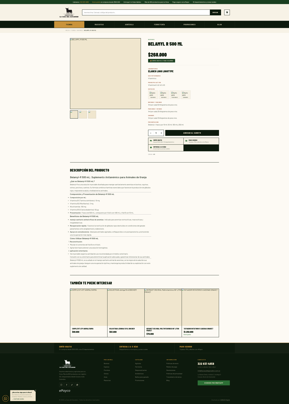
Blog (219, 24)
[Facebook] (66, 385)
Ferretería (159, 24)
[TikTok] (72, 385)
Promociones (190, 24)
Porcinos (107, 370)
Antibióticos (139, 374)
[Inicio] (69, 12)
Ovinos (106, 374)
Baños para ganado (142, 377)
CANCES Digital (225, 400)
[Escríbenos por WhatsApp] (5, 398)
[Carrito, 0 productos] (227, 12)
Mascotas (99, 24)
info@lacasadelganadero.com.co (209, 371)
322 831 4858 (206, 363)
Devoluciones (170, 370)
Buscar (215, 12)
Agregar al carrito (192, 133)
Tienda (69, 24)
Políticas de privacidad (174, 374)
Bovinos (80, 30)
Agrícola (129, 24)
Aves (105, 377)
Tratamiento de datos (174, 377)
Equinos (106, 367)
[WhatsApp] (77, 385)
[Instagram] (61, 385)
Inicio (67, 30)
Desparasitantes (141, 370)
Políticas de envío (172, 363)
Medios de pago (171, 367)
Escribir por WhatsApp (213, 383)
